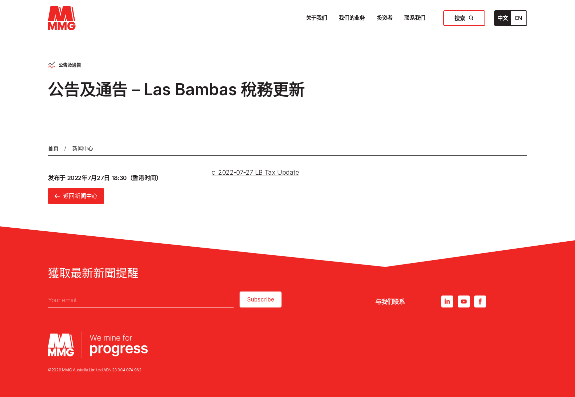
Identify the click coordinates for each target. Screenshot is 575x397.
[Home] (62, 18)
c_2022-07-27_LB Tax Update (255, 172)
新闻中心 (82, 148)
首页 (53, 148)
